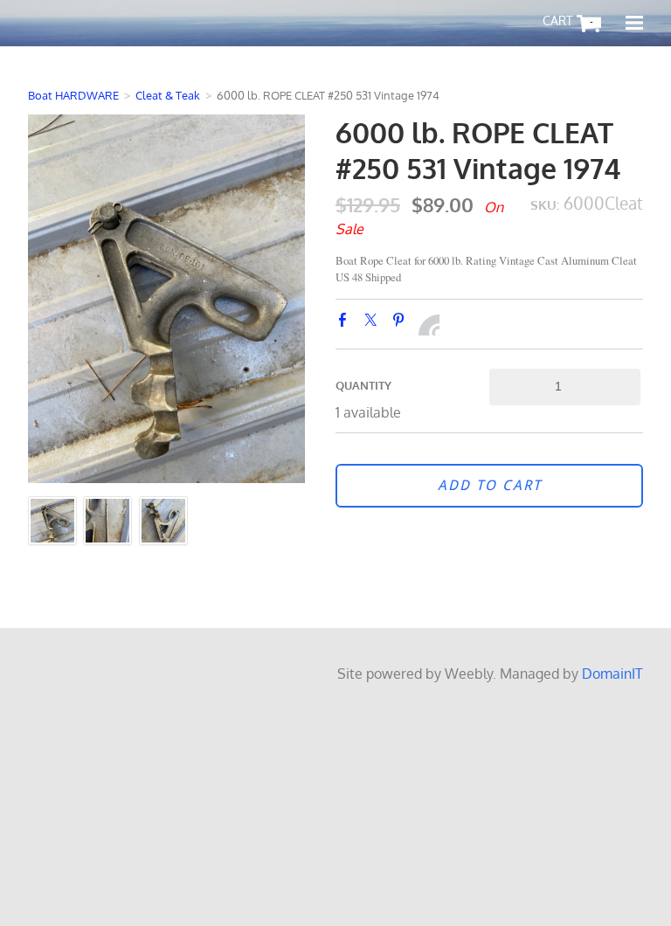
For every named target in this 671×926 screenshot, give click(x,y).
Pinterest (401, 323)
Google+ (429, 324)
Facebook (346, 323)
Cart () (591, 22)
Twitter (373, 323)
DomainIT (612, 673)
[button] (489, 486)
